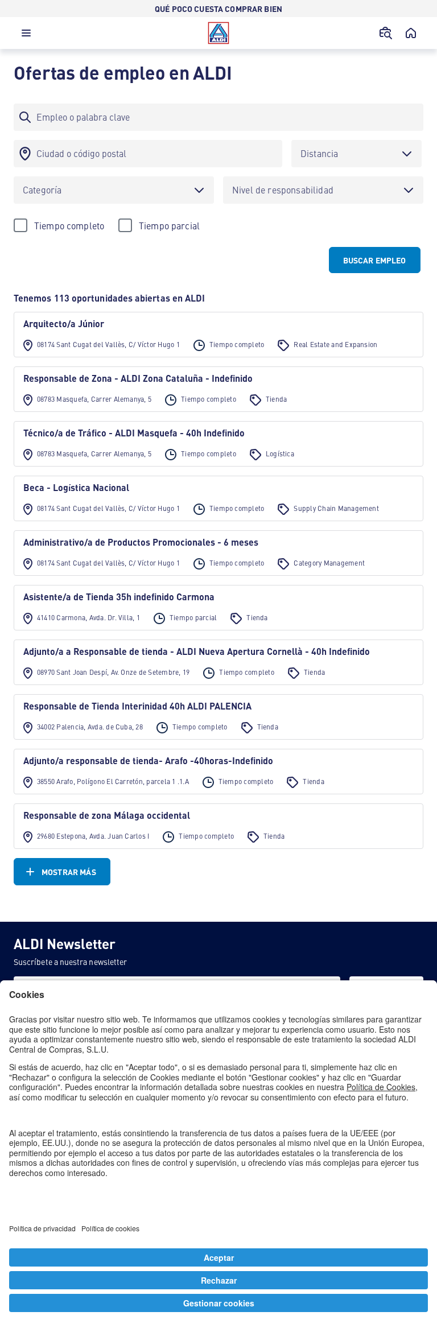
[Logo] (218, 33)
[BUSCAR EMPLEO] (386, 33)
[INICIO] (411, 33)
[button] (26, 36)
